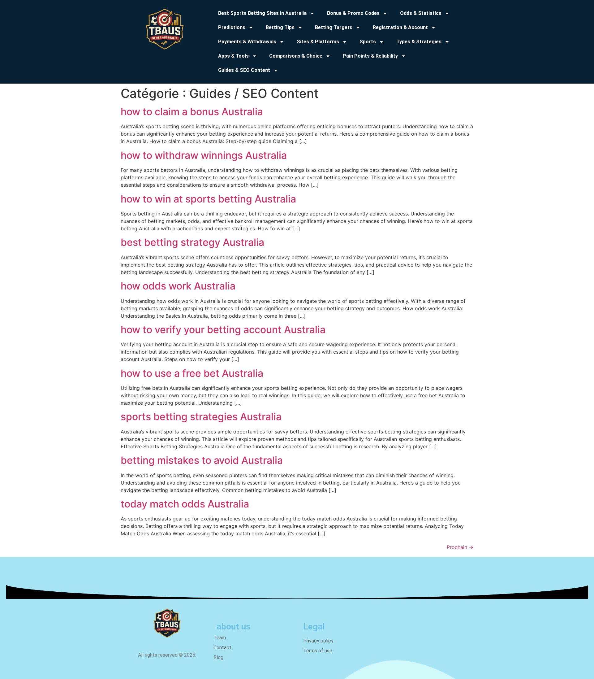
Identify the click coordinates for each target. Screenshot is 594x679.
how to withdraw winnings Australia (204, 155)
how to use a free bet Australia (192, 373)
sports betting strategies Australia (201, 417)
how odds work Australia (178, 286)
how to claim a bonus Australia (192, 112)
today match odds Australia (185, 504)
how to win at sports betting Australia (208, 199)
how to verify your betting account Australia (223, 330)
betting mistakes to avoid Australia (202, 460)
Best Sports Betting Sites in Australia (262, 13)
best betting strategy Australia (192, 242)
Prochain (460, 547)
